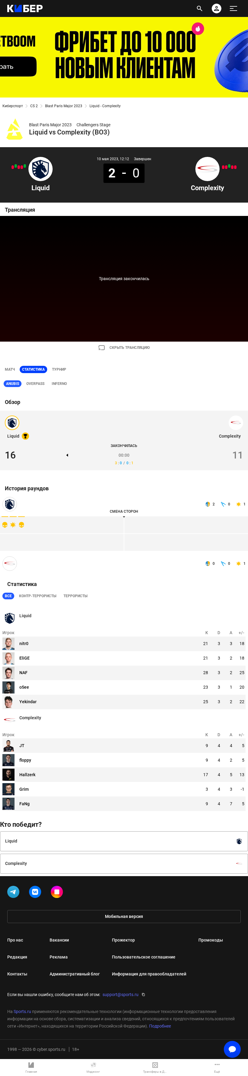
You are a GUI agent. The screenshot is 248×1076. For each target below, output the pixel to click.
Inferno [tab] (59, 384)
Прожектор (123, 940)
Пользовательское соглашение (143, 957)
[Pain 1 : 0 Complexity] (235, 167)
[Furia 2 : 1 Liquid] (12, 167)
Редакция (17, 957)
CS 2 (34, 106)
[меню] (233, 8)
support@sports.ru (121, 994)
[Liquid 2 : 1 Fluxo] (25, 166)
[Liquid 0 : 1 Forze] (22, 167)
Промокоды (210, 940)
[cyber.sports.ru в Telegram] (14, 893)
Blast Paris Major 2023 (63, 106)
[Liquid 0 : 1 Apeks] (19, 167)
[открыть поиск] (199, 8)
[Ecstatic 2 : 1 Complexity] (226, 167)
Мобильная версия (124, 916)
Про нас (15, 940)
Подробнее (160, 1026)
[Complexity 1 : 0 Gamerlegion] (229, 166)
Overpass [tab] (35, 384)
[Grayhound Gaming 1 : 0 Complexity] (223, 167)
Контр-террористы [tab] (37, 596)
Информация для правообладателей (149, 974)
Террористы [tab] (75, 596)
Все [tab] (8, 596)
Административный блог (75, 974)
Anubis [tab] (12, 384)
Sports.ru (22, 1011)
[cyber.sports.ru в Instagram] (58, 893)
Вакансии (59, 940)
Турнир (59, 369)
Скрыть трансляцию (129, 348)
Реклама (59, 957)
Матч (10, 369)
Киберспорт (12, 106)
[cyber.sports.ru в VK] (36, 893)
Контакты (17, 974)
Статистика (33, 369)
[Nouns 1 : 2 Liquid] (16, 166)
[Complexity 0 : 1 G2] (232, 167)
